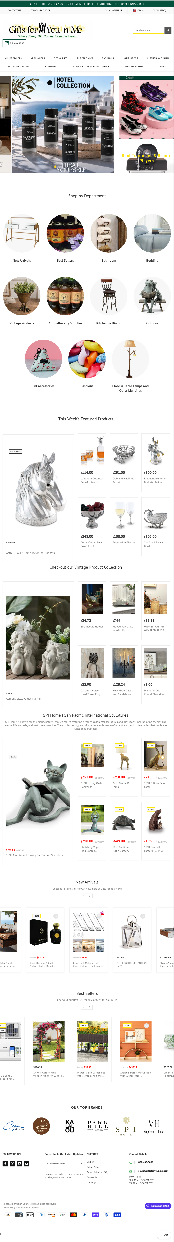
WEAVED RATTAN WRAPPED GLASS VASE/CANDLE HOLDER (154, 635)
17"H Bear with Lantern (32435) (153, 855)
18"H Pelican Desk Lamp (154, 791)
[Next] (107, 127)
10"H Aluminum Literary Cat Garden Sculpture (34, 862)
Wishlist (90, 1168)
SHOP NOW (69, 176)
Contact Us (92, 1183)
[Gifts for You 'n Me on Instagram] (19, 1170)
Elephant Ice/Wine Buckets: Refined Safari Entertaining (155, 487)
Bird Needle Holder (92, 633)
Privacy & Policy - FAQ (97, 1178)
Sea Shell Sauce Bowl (153, 550)
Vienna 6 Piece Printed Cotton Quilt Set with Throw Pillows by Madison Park (132, 971)
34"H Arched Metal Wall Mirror (130, 1081)
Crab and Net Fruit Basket (123, 487)
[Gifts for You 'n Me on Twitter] (12, 1170)
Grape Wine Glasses (123, 549)
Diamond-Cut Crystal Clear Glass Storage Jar (155, 699)
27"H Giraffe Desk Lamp (122, 791)
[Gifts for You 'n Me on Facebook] (5, 1170)
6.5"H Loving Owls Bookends (91, 791)
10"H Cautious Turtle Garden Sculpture (120, 855)
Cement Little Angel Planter (23, 705)
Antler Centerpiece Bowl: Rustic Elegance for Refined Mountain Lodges (91, 551)
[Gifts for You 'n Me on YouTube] (26, 1170)
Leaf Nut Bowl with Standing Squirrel (45, 971)
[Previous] (7, 127)
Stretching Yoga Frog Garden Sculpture (90, 855)
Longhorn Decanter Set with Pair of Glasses (92, 487)
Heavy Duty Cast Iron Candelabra (121, 699)
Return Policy (93, 1173)
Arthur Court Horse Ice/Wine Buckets (30, 559)
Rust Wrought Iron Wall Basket (86, 971)
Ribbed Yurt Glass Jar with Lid (122, 635)
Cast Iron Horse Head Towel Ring (91, 699)
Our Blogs (91, 1189)
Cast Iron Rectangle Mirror (44, 1079)
